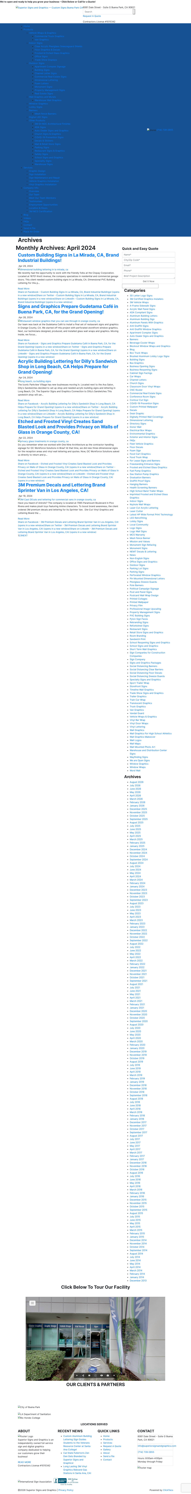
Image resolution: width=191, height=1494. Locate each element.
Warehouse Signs (44, 164)
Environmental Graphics (142, 433)
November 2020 (138, 1014)
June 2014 (135, 1260)
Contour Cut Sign (139, 400)
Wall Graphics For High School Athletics (151, 733)
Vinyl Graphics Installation (42, 184)
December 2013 (138, 1280)
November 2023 (138, 893)
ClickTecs (168, 1490)
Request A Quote (92, 16)
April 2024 (135, 876)
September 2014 (138, 1250)
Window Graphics (38, 103)
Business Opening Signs (142, 366)
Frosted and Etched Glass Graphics (148, 467)
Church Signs (137, 383)
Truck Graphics (138, 706)
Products (28, 29)
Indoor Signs (35, 43)
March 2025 (136, 839)
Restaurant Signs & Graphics (50, 150)
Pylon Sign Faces (139, 619)
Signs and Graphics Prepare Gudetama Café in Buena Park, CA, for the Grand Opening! (68, 309)
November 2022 (138, 933)
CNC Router (136, 389)
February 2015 (137, 1233)
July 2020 (135, 1028)
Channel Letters (138, 379)
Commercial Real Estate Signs (50, 76)
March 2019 (136, 1075)
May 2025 (135, 832)
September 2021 (138, 980)
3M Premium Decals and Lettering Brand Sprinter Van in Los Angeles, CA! (61, 487)
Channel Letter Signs (46, 73)
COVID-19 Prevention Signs (49, 137)
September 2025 (139, 819)
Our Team (34, 194)
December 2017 (138, 1122)
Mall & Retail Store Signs (48, 144)
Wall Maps (135, 743)
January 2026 (137, 805)
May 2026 (135, 792)
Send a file (108, 1456)
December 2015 (138, 1199)
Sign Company (137, 659)
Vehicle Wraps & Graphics (42, 32)
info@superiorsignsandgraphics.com (157, 1445)
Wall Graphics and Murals (42, 96)
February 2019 (137, 1078)
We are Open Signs (140, 760)
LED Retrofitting (138, 517)
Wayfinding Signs (139, 757)
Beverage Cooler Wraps (142, 342)
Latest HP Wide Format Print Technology (151, 514)
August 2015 (136, 1213)
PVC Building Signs (140, 615)
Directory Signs (138, 423)
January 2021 (137, 1007)
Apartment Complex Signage (50, 66)
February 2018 (137, 1115)
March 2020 (136, 1041)
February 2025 (137, 842)
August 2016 (136, 1172)
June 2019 (135, 1068)
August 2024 (136, 862)
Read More (23, 288)
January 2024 (137, 886)
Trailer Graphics (138, 696)
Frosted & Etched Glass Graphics (52, 53)
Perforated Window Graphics (145, 575)
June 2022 (135, 950)
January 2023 (137, 926)
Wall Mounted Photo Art (142, 747)
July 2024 (135, 866)
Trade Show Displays (46, 59)
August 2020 (136, 1024)
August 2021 (136, 984)
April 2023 (135, 916)
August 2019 (136, 1061)
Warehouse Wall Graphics (48, 100)
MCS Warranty (137, 534)
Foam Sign (135, 450)
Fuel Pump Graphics (140, 470)
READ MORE (24, 1462)
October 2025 (137, 815)
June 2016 (135, 1179)
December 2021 (138, 970)
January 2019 (137, 1081)
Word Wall (135, 770)
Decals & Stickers (44, 140)
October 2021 (137, 977)
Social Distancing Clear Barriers (146, 669)
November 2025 (138, 812)
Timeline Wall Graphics (142, 689)
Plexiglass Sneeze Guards (143, 581)
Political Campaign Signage (144, 588)
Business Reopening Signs (143, 369)
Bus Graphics (137, 363)
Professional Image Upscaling (145, 608)
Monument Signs (43, 86)
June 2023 (135, 910)
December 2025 (138, 809)
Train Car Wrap (138, 699)
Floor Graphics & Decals (47, 49)
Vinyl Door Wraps (139, 723)
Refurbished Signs (139, 625)
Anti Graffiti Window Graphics (145, 329)
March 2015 (136, 1230)
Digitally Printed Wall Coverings (146, 416)
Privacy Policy (65, 1490)
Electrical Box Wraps (141, 430)
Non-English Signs (139, 558)
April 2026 (135, 795)
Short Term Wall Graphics (143, 649)
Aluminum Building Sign (142, 319)
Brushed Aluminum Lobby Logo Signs (149, 356)
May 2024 (135, 873)
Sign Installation (37, 174)
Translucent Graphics (141, 703)
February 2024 (137, 883)
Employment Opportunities (43, 204)
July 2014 (135, 1257)
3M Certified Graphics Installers (146, 299)
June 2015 (135, 1219)
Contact (27, 224)
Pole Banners (136, 585)
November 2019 (138, 1054)
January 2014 (137, 1277)
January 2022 (137, 967)
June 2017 (135, 1142)
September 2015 (138, 1209)
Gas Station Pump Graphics (144, 474)
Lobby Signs (35, 107)
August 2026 (136, 782)
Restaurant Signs (139, 629)
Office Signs (41, 56)
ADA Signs (40, 127)
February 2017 (137, 1155)
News (133, 555)
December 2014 (138, 1240)
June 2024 (135, 869)
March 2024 (136, 879)
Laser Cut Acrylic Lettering (144, 507)
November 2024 (138, 852)
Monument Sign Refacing (143, 544)
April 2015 (135, 1226)
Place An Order (31, 231)
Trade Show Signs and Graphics (146, 693)
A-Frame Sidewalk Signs (142, 305)
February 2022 (137, 964)
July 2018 (135, 1102)
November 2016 (138, 1166)
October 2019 (137, 1058)
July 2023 (135, 906)
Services (27, 167)
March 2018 (136, 1112)
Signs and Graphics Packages (145, 662)
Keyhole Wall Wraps (140, 504)
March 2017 (136, 1152)
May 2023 (135, 913)
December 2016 (138, 1162)
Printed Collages (138, 598)
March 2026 (136, 798)
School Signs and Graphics (49, 157)
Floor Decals (136, 447)
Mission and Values (140, 541)
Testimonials (35, 201)
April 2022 (135, 957)
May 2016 (135, 1182)
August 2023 (136, 903)
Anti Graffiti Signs (139, 325)
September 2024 (139, 859)
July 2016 (135, 1176)
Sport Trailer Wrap (139, 683)
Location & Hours (38, 208)
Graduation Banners (140, 477)
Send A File (29, 228)
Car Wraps (135, 376)
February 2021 (137, 1004)
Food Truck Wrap (139, 457)
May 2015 (135, 1223)
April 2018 (135, 1108)
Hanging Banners (139, 484)
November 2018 (138, 1088)
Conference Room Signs (142, 396)
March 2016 (136, 1189)
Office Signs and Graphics (143, 561)
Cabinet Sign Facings (141, 373)
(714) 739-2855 (165, 129)
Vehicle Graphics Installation (44, 181)
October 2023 (137, 896)
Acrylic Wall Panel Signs (142, 309)
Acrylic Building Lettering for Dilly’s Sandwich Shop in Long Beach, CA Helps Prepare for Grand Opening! (67, 366)
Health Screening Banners (143, 487)
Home (26, 26)
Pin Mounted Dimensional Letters (147, 578)
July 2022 (135, 947)
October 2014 (137, 1246)
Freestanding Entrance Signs (145, 464)
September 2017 (138, 1132)
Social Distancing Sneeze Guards (147, 676)
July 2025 (135, 825)
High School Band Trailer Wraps (146, 491)
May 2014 (135, 1263)
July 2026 (135, 785)
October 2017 (137, 1129)
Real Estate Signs (44, 93)
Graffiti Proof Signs (140, 480)
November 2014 (138, 1243)
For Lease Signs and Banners (145, 460)
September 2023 (139, 900)
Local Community (139, 524)
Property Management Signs (50, 90)
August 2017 (136, 1135)
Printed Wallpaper (139, 602)
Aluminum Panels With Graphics (146, 322)
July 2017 (135, 1139)
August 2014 (136, 1253)
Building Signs (42, 69)
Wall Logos (135, 740)
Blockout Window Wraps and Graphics (150, 346)
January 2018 (137, 1118)
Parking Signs (42, 147)
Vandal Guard (137, 713)
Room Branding (138, 635)
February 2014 (137, 1273)
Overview (34, 191)
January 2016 (137, 1196)
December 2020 (138, 1011)
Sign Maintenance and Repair (44, 177)
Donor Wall (135, 427)
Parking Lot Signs (139, 568)
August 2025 (136, 822)
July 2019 (135, 1065)
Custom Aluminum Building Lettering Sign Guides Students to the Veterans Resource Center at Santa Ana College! (77, 1443)
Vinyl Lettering (137, 726)
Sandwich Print (138, 639)
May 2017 (135, 1145)
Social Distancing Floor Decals (146, 672)
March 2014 (136, 1270)
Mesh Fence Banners (45, 113)
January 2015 (137, 1236)
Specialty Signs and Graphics (145, 679)
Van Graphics (42, 39)
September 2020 (139, 1021)
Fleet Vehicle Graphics (141, 443)
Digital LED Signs (38, 117)
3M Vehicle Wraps (139, 302)
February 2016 (137, 1193)
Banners (33, 110)
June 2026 (135, 788)
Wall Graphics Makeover (142, 736)
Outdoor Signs (36, 63)
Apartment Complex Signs (144, 332)
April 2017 (135, 1149)
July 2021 (135, 987)
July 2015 (135, 1216)
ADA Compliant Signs (141, 312)
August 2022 (136, 943)
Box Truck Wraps (139, 352)
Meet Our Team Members (42, 197)
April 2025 (135, 836)
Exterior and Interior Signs (143, 437)
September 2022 (139, 940)
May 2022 (135, 953)
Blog (25, 214)
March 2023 (136, 920)
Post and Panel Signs (141, 592)
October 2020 (137, 1017)
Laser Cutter (136, 511)
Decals (133, 410)
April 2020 (135, 1038)
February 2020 (137, 1044)
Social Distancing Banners (143, 666)
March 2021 (136, 1001)
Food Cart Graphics (140, 453)
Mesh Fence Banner (140, 538)
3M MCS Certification (40, 211)
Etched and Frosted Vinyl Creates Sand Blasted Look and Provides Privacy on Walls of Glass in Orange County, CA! (68, 427)
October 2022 (137, 937)
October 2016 (137, 1169)
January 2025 (137, 846)
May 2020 (135, 1034)
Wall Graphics (137, 730)
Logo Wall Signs (138, 531)
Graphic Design (37, 171)
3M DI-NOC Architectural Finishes (52, 123)
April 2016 (135, 1186)
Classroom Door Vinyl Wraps (145, 386)
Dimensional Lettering (46, 80)
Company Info (30, 187)
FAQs (26, 221)
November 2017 (138, 1125)
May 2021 (135, 994)
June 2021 (135, 990)
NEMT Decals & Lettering (143, 551)
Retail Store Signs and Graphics (146, 632)
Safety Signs (41, 154)
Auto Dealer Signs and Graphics (51, 130)
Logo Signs (136, 528)
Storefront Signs (138, 686)
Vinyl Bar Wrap (137, 720)
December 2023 (138, 889)
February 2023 (137, 923)
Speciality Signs (43, 160)
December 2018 (138, 1085)
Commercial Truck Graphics (49, 36)
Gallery (107, 1449)
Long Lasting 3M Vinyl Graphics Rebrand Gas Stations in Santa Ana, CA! (77, 1469)
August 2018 (136, 1098)
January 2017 (137, 1159)
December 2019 (138, 1051)
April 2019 (135, 1071)
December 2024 (138, 849)
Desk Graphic (137, 413)
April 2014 (135, 1267)
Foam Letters (42, 83)
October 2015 (137, 1206)
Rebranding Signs (139, 622)
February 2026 (137, 802)
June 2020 (135, 1031)
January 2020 (137, 1048)
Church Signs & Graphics (48, 133)
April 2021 (135, 997)
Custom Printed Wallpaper (143, 406)
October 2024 (137, 856)
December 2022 (138, 930)
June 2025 (135, 829)
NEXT (25, 535)
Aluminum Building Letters (143, 315)
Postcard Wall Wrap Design (144, 595)
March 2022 (136, 960)
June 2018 (135, 1105)
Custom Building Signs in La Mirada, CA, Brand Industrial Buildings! (68, 257)
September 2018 (138, 1095)
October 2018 (137, 1092)
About (106, 1452)
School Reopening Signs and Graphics (150, 642)
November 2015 (138, 1203)
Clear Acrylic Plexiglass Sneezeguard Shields (58, 46)
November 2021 (138, 974)
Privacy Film (136, 605)
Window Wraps (138, 767)
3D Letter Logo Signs (141, 295)
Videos (27, 218)
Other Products (37, 120)
